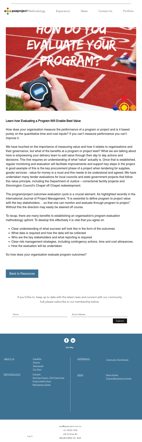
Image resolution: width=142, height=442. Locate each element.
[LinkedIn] (73, 340)
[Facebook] (66, 340)
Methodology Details (42, 384)
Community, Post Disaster (117, 359)
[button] (11, 11)
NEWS (80, 375)
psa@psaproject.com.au (70, 426)
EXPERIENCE (83, 359)
